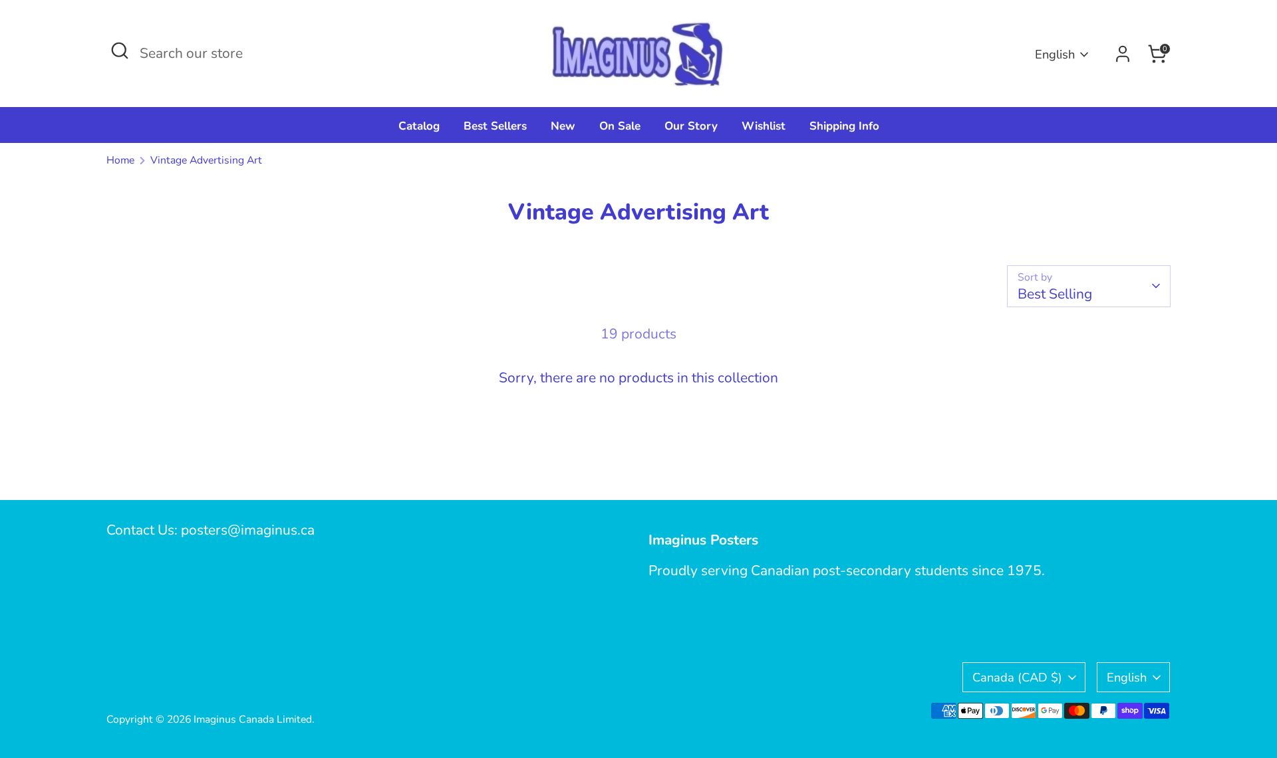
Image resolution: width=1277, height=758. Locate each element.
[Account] (1122, 54)
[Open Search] (119, 50)
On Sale (619, 126)
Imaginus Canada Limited (253, 719)
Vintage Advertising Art (206, 160)
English (1055, 54)
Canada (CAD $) (1017, 677)
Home (120, 160)
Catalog (419, 126)
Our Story (691, 126)
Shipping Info (844, 126)
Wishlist (763, 126)
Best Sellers (495, 126)
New (563, 126)
